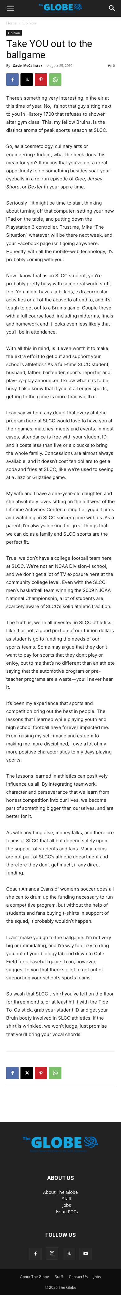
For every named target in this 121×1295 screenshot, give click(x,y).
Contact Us (78, 1276)
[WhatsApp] (55, 79)
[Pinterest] (41, 79)
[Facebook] (12, 79)
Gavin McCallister (27, 65)
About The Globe (60, 1192)
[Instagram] (52, 1253)
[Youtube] (85, 1254)
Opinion (29, 23)
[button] (10, 8)
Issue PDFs (67, 1212)
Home (11, 23)
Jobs (66, 1205)
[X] (26, 79)
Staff (67, 1199)
